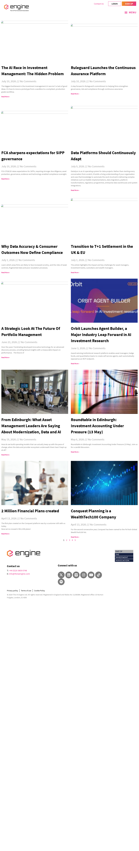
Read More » (5, 97)
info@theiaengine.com (19, 573)
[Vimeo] (76, 575)
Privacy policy (12, 590)
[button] (130, 12)
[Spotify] (61, 581)
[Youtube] (91, 575)
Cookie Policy (39, 590)
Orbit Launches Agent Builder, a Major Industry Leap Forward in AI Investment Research (101, 334)
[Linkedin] (68, 575)
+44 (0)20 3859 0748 (18, 570)
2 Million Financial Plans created (30, 510)
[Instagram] (83, 575)
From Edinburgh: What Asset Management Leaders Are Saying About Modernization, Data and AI (31, 425)
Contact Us (99, 3)
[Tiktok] (98, 575)
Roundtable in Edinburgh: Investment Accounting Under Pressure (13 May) (97, 425)
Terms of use (26, 590)
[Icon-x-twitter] (61, 575)
